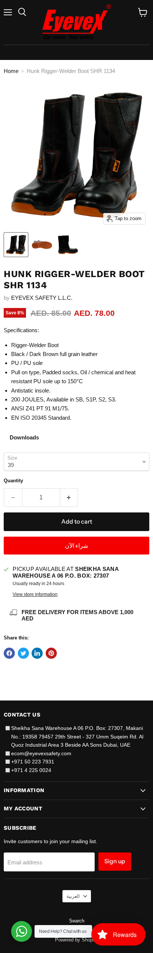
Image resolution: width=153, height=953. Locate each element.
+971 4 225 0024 (31, 770)
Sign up (114, 861)
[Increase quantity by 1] (69, 497)
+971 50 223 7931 (32, 762)
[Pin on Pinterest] (51, 653)
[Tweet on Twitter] (23, 653)
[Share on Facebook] (9, 653)
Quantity (13, 480)
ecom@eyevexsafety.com (41, 753)
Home (11, 71)
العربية (73, 896)
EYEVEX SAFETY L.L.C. (41, 298)
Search (76, 921)
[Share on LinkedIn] (37, 653)
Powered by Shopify (76, 940)
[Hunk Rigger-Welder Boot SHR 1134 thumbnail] (16, 245)
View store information (35, 594)
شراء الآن (76, 545)
